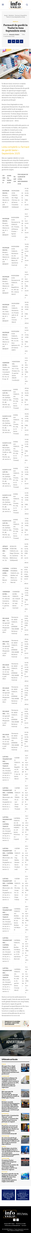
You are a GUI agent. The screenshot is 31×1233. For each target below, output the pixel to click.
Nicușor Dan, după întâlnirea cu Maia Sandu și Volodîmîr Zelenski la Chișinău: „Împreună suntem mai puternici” (10, 1070)
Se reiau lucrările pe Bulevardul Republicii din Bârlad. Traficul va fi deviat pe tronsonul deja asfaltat (10, 1141)
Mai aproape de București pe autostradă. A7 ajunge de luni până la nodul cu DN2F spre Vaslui (10, 1095)
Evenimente (5, 1113)
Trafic (3, 1089)
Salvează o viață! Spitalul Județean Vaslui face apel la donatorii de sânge (8, 1195)
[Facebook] (9, 41)
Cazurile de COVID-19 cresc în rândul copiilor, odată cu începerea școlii (22, 1195)
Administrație (5, 1076)
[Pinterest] (17, 41)
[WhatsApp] (21, 41)
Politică (4, 1064)
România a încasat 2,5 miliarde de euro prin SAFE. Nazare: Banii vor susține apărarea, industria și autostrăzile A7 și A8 (10, 1130)
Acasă (5, 15)
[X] (13, 41)
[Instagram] (17, 1220)
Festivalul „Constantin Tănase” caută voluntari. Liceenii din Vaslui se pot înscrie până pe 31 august (10, 1118)
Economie (4, 1124)
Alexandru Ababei (14, 34)
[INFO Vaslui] (15, 5)
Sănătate (11, 15)
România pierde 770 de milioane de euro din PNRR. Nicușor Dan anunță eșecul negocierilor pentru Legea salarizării (10, 1177)
